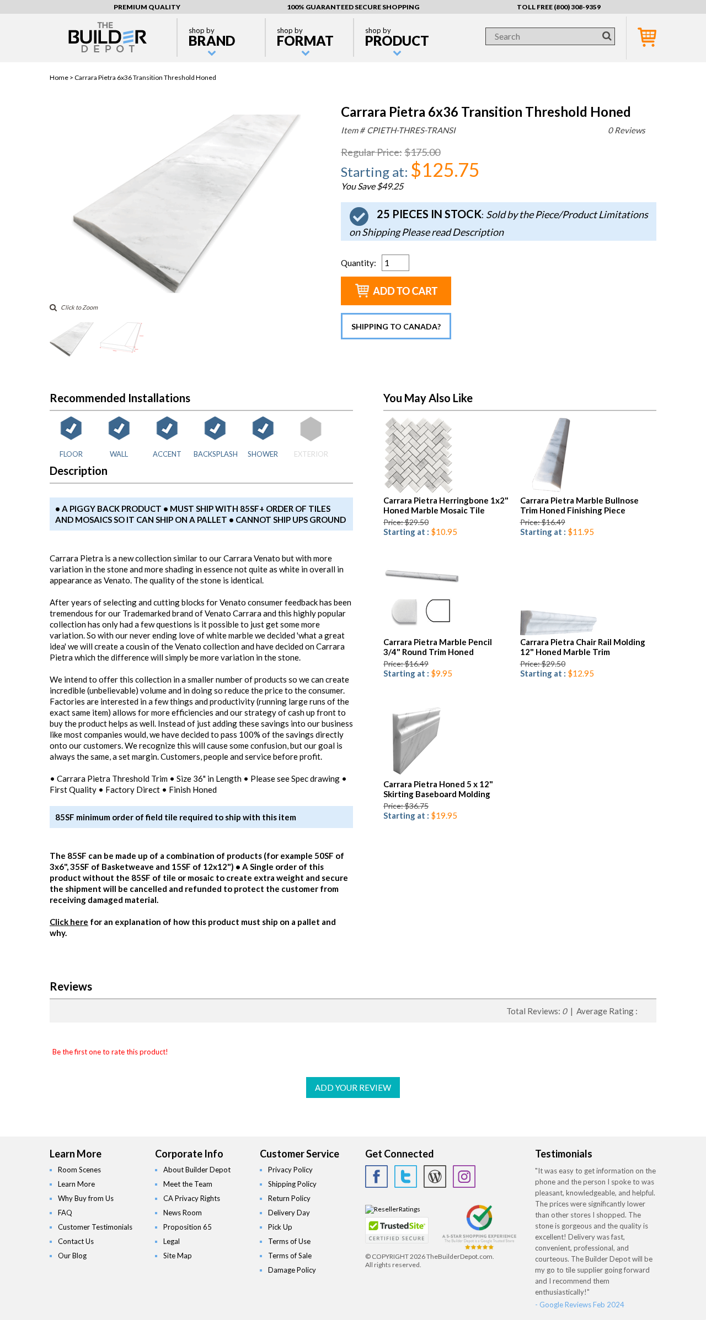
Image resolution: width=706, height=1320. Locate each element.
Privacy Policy (290, 1169)
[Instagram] (464, 1176)
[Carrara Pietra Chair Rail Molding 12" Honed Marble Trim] (558, 633)
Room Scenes (79, 1169)
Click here (69, 922)
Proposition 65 (187, 1226)
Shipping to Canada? (396, 326)
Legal (171, 1241)
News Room (182, 1212)
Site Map (177, 1255)
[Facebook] (376, 1176)
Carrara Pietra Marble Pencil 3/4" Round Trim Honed (437, 647)
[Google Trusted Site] (479, 1248)
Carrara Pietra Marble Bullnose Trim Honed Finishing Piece (579, 505)
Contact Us (76, 1241)
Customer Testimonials (95, 1226)
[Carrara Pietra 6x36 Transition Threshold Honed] (186, 290)
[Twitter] (405, 1176)
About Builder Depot (197, 1169)
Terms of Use (289, 1241)
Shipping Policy (292, 1184)
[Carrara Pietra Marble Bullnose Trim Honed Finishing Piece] (546, 491)
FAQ (65, 1212)
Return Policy (289, 1198)
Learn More (76, 1184)
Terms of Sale (290, 1255)
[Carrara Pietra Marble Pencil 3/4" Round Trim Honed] (421, 633)
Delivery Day (289, 1212)
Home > (62, 77)
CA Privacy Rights (191, 1198)
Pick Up (280, 1226)
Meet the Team (187, 1184)
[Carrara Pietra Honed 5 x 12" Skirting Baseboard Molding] (414, 775)
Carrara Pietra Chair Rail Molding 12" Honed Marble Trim (582, 647)
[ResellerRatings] (392, 1209)
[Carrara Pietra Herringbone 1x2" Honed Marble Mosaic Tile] (418, 491)
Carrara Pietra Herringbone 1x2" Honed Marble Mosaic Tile (446, 505)
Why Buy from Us (86, 1198)
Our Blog (72, 1255)
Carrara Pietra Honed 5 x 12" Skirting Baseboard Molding (438, 789)
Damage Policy (292, 1269)
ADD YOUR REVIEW (353, 1087)
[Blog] (435, 1176)
